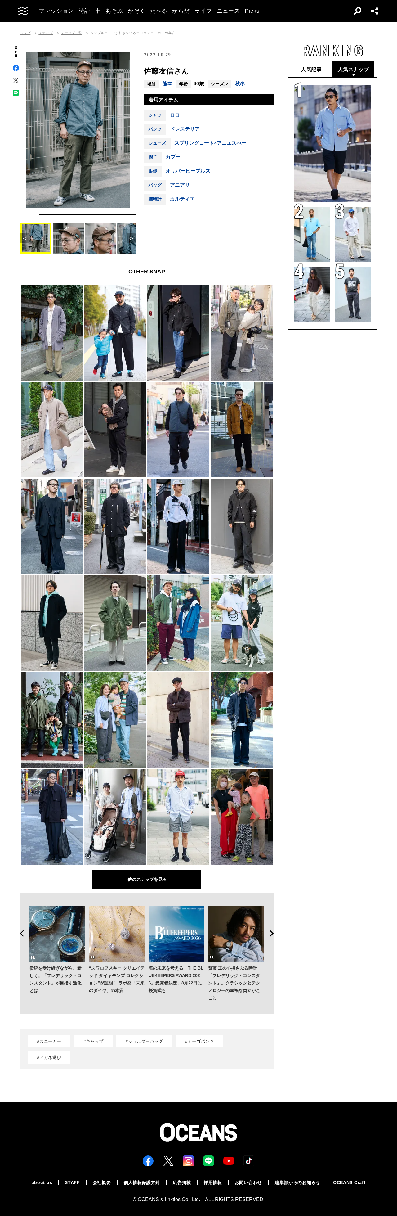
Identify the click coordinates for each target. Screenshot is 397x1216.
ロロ (175, 115)
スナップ (45, 33)
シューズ (157, 143)
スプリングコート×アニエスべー (210, 143)
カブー (173, 157)
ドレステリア (185, 129)
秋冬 (240, 83)
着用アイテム (163, 99)
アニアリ (180, 184)
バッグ (155, 184)
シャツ (155, 115)
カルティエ (182, 198)
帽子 (153, 157)
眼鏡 (153, 171)
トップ (25, 33)
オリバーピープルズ (188, 171)
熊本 (167, 83)
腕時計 (155, 198)
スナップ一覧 (71, 33)
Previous (20, 934)
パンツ (155, 129)
